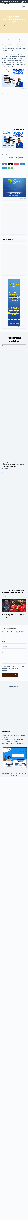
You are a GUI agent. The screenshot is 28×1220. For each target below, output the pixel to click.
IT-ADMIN (14, 775)
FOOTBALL (11, 27)
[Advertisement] (14, 220)
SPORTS (17, 27)
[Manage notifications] (4, 1216)
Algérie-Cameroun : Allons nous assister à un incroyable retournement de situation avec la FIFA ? (13, 464)
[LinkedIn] (22, 164)
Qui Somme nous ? (14, 686)
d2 (4, 157)
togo (21, 157)
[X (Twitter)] (10, 164)
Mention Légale (17, 684)
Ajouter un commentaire (9, 652)
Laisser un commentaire (10, 675)
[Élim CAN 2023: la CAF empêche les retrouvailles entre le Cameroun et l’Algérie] (14, 530)
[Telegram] (4, 168)
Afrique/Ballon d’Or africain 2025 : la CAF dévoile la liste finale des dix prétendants (13, 616)
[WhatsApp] (10, 168)
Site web (4, 646)
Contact (9, 684)
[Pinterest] (16, 164)
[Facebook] (4, 164)
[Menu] (24, 6)
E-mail (4, 641)
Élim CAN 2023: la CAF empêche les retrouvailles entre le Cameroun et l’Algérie (13, 592)
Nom (3, 636)
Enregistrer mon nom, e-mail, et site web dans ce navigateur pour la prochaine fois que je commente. (14, 668)
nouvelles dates (12, 157)
